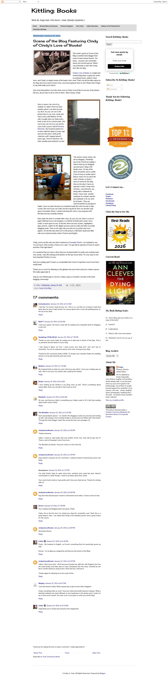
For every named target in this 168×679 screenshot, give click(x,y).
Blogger (102, 673)
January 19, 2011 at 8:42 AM (56, 397)
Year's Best (80, 26)
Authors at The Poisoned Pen (110, 26)
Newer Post (38, 653)
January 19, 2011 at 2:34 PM (64, 455)
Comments (112, 89)
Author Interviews (92, 26)
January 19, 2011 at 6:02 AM (54, 322)
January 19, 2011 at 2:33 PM (64, 430)
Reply (41, 315)
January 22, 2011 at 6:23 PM (64, 561)
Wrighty (42, 583)
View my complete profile (115, 400)
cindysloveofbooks (46, 430)
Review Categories (67, 26)
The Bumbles (44, 412)
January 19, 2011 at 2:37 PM (59, 470)
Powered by (114, 73)
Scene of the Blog (45, 288)
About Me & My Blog (39, 29)
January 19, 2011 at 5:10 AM (61, 304)
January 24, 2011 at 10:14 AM (57, 605)
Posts (110, 85)
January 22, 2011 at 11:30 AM (57, 541)
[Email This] (71, 285)
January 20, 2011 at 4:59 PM (64, 528)
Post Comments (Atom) (51, 657)
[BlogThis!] (73, 285)
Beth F (41, 322)
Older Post (96, 653)
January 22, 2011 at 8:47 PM (55, 583)
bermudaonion (44, 304)
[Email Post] (66, 285)
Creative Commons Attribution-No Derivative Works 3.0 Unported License (118, 414)
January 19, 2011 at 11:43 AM (60, 412)
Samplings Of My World (48, 337)
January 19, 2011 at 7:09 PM (54, 506)
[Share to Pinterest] (80, 285)
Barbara (42, 366)
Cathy (41, 541)
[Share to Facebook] (77, 285)
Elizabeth (42, 397)
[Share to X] (75, 285)
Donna (41, 506)
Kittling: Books (54, 10)
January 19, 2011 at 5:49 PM (64, 492)
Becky (41, 381)
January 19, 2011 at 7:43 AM (55, 366)
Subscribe (119, 66)
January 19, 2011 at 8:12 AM (54, 381)
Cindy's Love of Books (81, 73)
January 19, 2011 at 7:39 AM (67, 337)
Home (35, 26)
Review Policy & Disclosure (49, 26)
